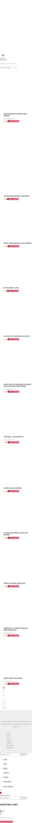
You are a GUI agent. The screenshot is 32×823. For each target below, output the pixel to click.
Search (23, 754)
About (8, 738)
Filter (4, 59)
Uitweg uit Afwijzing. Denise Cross (14, 583)
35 (4, 700)
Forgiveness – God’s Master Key (13, 437)
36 (4, 702)
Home (9, 733)
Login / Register (8, 786)
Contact (9, 740)
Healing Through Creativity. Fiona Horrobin (17, 243)
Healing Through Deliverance (13, 678)
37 (4, 705)
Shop (8, 735)
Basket (9, 743)
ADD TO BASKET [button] (14, 121)
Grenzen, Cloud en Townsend (13, 488)
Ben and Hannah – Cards (11, 288)
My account (10, 745)
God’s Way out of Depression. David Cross (17, 336)
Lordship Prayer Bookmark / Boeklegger (16, 196)
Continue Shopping (6, 822)
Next (5, 707)
